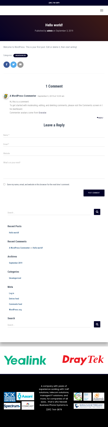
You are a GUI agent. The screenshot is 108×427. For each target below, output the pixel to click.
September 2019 (15, 263)
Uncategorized (20, 55)
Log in (11, 293)
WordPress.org (15, 309)
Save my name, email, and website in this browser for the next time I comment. (38, 184)
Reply (101, 118)
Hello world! (14, 233)
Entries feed (14, 299)
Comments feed (15, 304)
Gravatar (42, 112)
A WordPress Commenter (23, 95)
